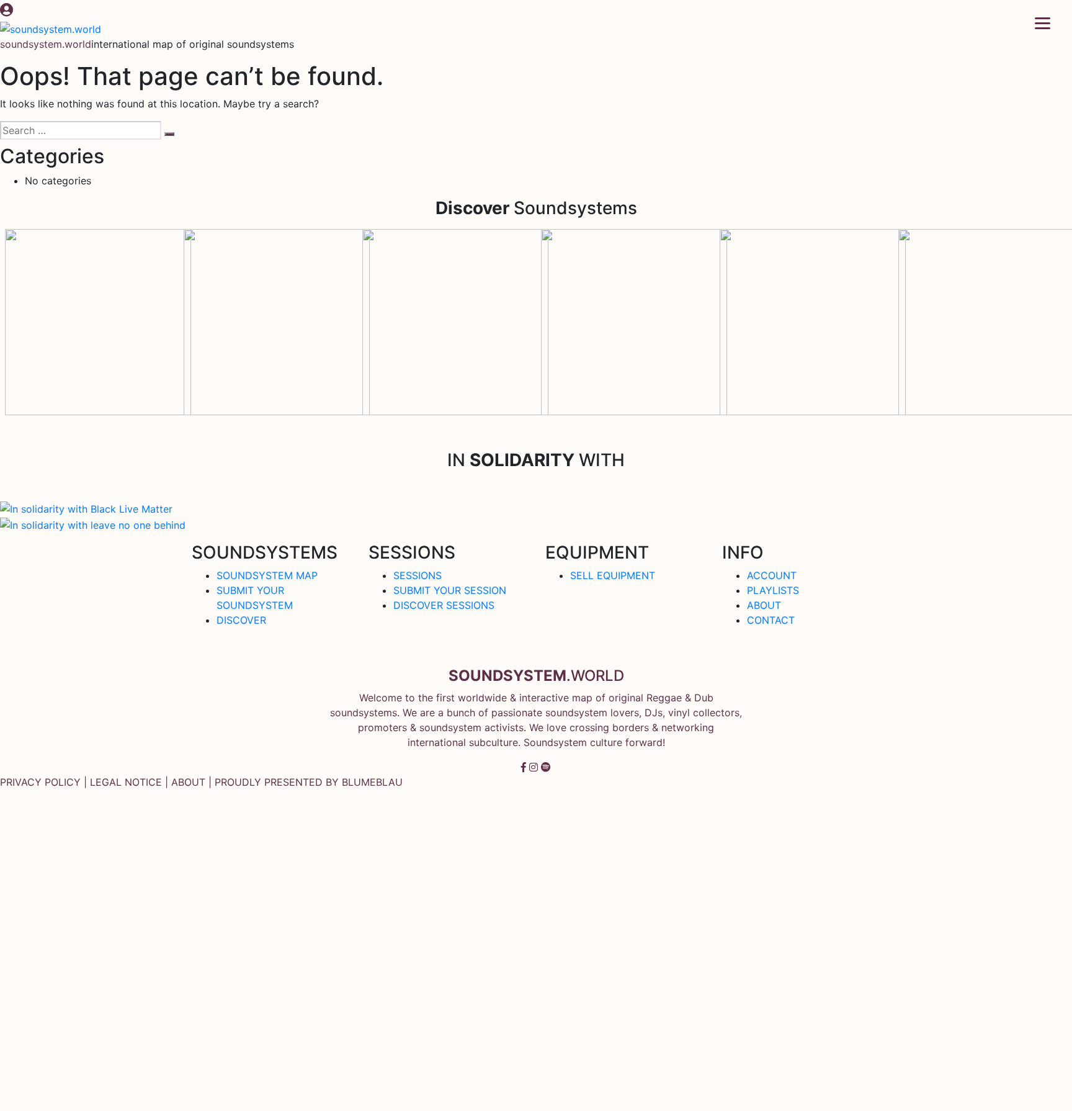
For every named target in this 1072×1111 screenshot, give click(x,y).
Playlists (773, 590)
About (764, 605)
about (188, 782)
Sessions (417, 575)
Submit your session (449, 590)
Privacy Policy (40, 782)
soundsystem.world (45, 44)
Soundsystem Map (267, 575)
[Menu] (1042, 22)
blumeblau (372, 782)
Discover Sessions (443, 605)
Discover (241, 620)
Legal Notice (126, 782)
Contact (771, 620)
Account (772, 575)
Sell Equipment (612, 575)
